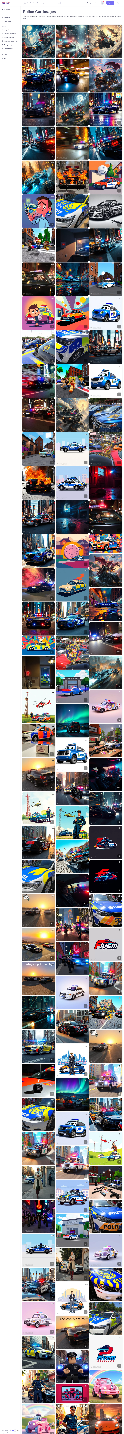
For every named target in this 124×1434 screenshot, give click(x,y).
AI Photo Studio (8, 48)
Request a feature (6, 1433)
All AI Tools (7, 9)
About (6, 1430)
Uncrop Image (8, 45)
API (5, 58)
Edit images (7, 21)
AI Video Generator (10, 37)
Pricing (89, 3)
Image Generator (9, 30)
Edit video (7, 17)
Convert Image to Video (11, 41)
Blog (3, 1430)
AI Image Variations (10, 33)
